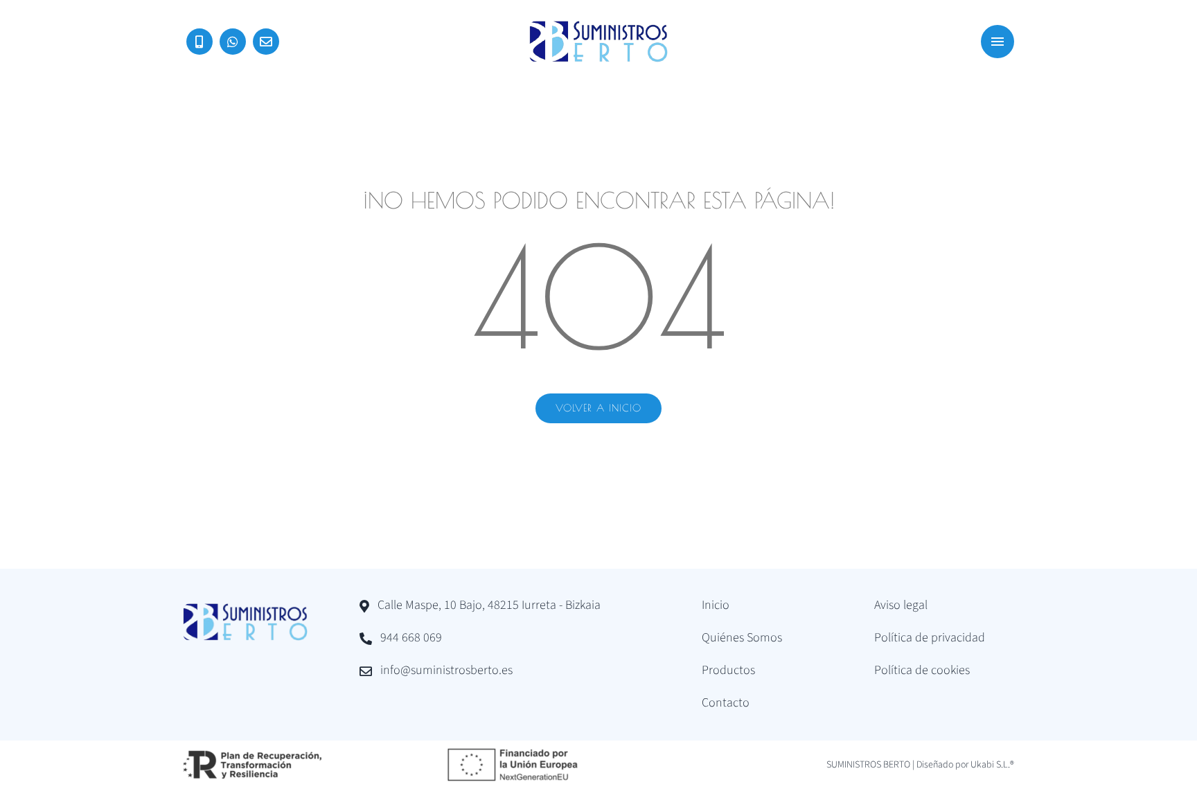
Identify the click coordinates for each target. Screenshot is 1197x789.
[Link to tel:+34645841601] (199, 41)
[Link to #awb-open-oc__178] (997, 41)
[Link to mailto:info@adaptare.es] (266, 41)
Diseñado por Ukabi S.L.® (965, 765)
